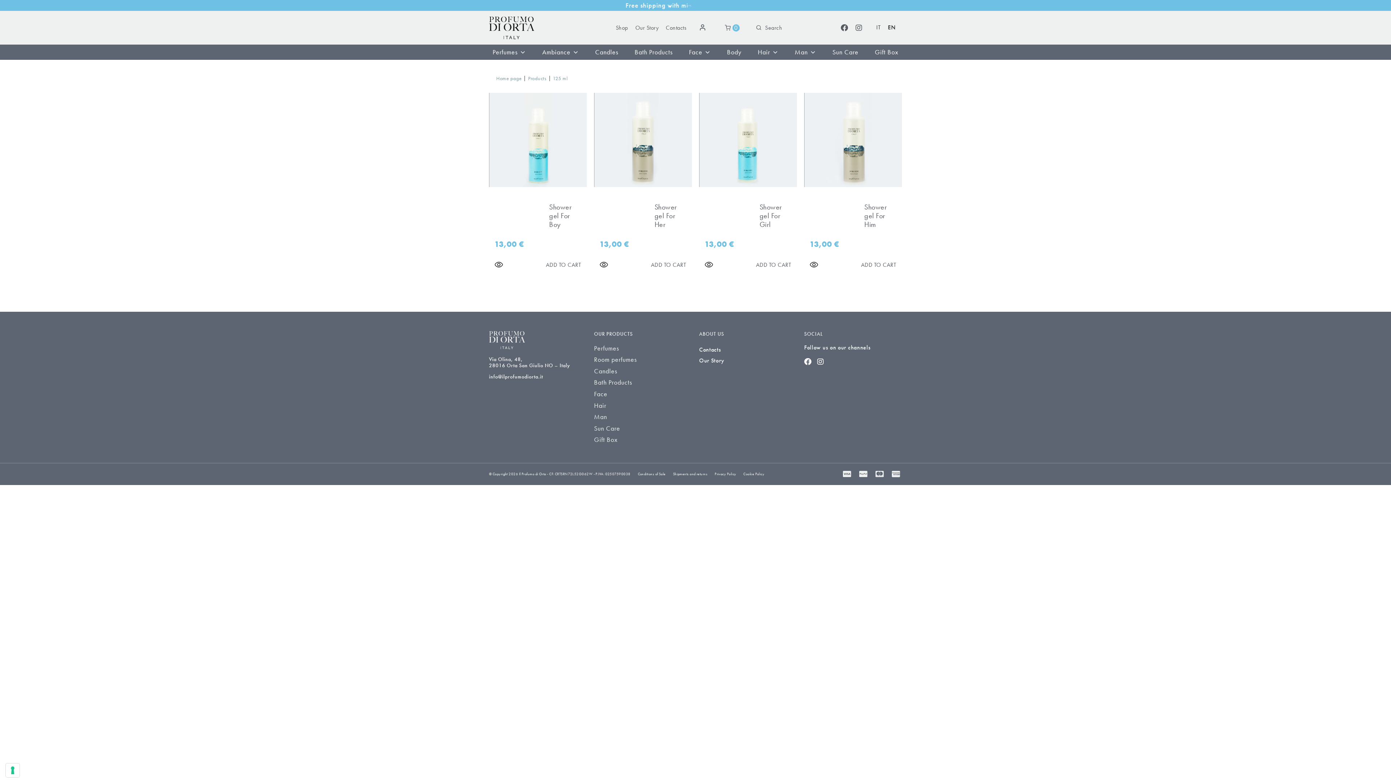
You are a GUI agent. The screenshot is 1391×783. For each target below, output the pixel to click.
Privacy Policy (725, 474)
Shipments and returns (690, 474)
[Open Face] (707, 52)
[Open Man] (813, 52)
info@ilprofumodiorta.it (516, 376)
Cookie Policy (753, 474)
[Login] (704, 28)
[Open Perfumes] (522, 52)
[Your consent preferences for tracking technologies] (13, 770)
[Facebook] (844, 28)
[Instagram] (858, 28)
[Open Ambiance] (575, 52)
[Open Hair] (775, 52)
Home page (509, 78)
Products (537, 78)
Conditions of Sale (652, 474)
